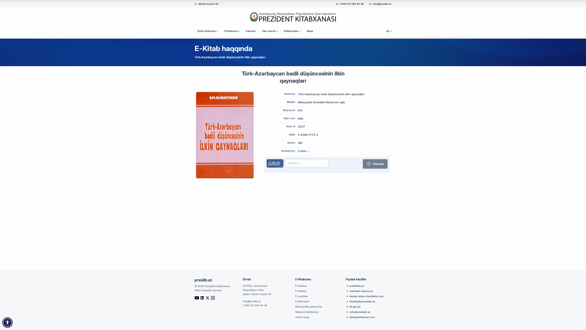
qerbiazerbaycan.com (362, 317)
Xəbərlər (251, 31)
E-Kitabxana (231, 31)
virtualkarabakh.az (360, 312)
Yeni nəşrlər (269, 31)
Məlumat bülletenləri (307, 312)
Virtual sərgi (302, 317)
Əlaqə (310, 31)
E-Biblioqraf (302, 301)
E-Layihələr (301, 296)
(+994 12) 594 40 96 (352, 3)
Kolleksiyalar (291, 31)
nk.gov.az (354, 306)
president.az (356, 285)
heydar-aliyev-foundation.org (366, 296)
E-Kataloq (301, 285)
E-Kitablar (301, 291)
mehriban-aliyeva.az (361, 291)
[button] (7, 322)
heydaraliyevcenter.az (362, 301)
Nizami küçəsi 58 (208, 3)
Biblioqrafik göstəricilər (308, 306)
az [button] (388, 31)
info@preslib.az (382, 3)
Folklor (302, 151)
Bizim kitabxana (207, 31)
